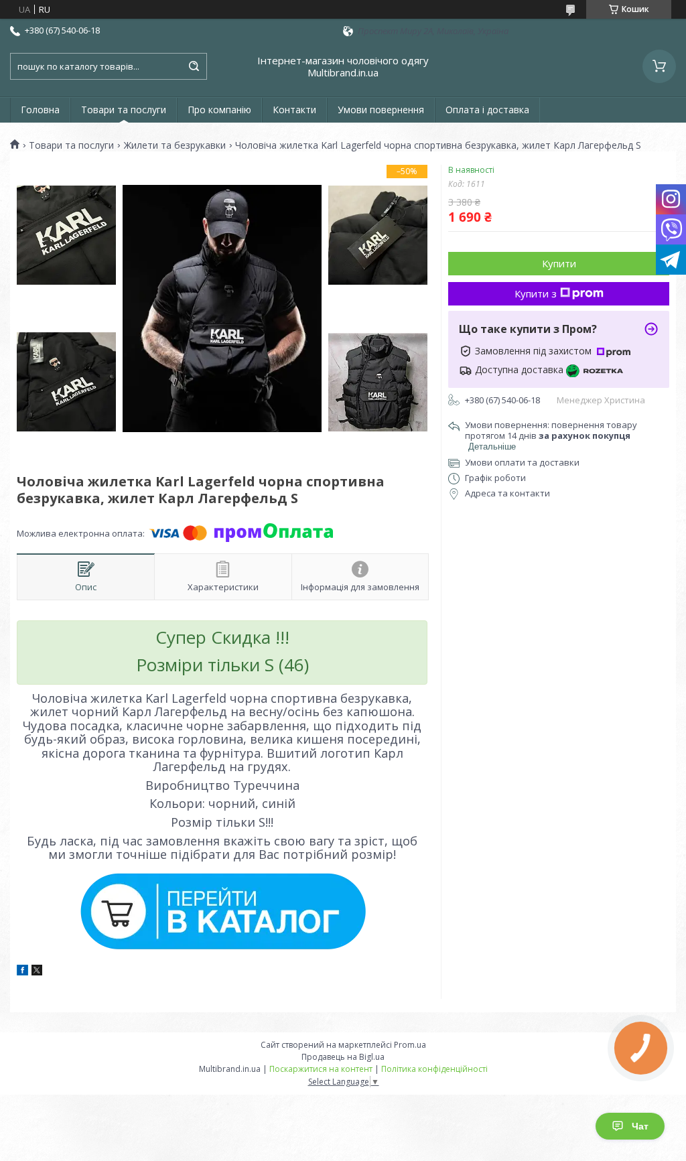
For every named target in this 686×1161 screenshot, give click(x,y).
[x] (36, 972)
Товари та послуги (123, 109)
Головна (40, 109)
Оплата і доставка (487, 109)
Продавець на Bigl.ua (343, 1057)
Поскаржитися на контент (320, 1069)
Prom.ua (410, 1044)
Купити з (535, 293)
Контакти (294, 109)
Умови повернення (381, 109)
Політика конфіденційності (434, 1069)
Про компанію (219, 109)
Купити (559, 263)
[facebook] (22, 972)
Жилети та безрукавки (175, 145)
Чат (640, 1126)
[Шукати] (193, 66)
